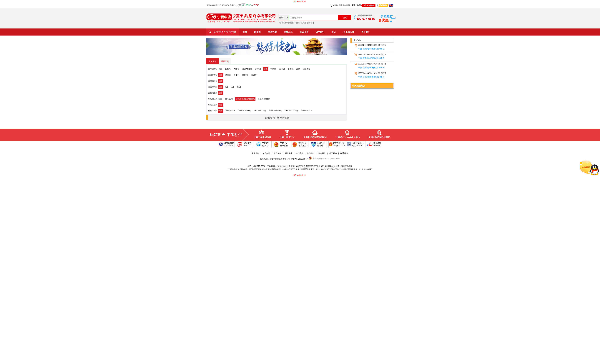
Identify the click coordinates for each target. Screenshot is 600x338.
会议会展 (304, 32)
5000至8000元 (275, 111)
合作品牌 (299, 153)
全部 (220, 69)
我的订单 (383, 5)
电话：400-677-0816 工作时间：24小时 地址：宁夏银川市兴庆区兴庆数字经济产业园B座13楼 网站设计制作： (294, 166)
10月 (239, 87)
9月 (232, 87)
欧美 (266, 69)
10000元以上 (306, 111)
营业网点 (322, 153)
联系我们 (344, 153)
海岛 (310, 23)
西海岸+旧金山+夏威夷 (245, 99)
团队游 (245, 75)
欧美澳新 (306, 69)
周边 (304, 23)
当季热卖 (272, 32)
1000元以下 (230, 111)
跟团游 (257, 32)
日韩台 (228, 69)
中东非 (273, 69)
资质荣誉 (277, 153)
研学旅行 (320, 32)
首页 (245, 32)
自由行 (236, 75)
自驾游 (254, 75)
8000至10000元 (291, 111)
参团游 (228, 75)
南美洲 (290, 69)
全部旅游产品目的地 (224, 32)
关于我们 (365, 32)
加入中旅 (266, 153)
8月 (226, 87)
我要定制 (225, 61)
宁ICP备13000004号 (299, 159)
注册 (359, 5)
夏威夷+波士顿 (264, 99)
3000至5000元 (260, 111)
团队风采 (288, 153)
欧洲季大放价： (289, 23)
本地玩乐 (288, 32)
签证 (334, 32)
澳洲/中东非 (247, 69)
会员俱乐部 (348, 32)
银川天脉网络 (346, 166)
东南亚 (236, 69)
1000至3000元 (244, 111)
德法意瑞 (229, 99)
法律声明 (311, 153)
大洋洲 (282, 69)
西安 (298, 23)
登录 (354, 5)
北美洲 (258, 69)
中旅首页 (255, 153)
